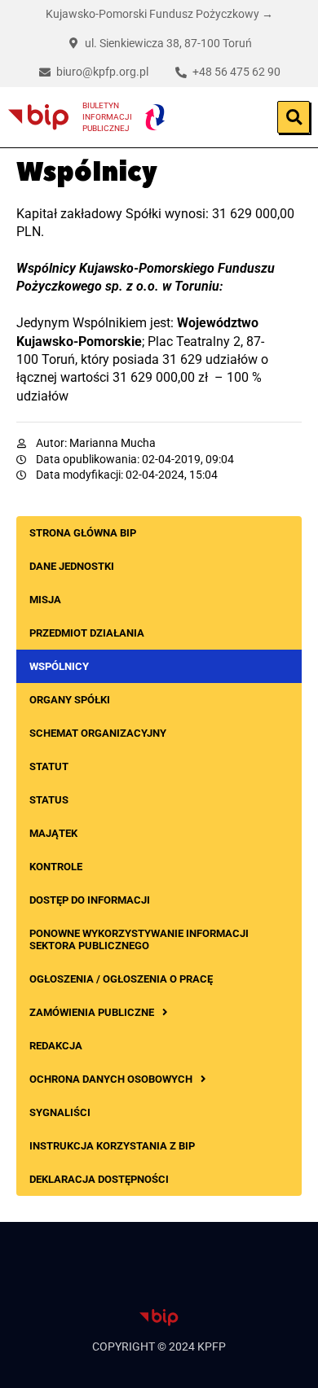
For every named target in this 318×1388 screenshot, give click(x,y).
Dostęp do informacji (89, 900)
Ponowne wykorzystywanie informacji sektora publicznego (139, 939)
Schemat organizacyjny (97, 733)
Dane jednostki (71, 566)
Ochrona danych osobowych (110, 1079)
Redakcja (55, 1046)
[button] (293, 117)
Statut (48, 766)
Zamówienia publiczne (91, 1012)
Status (48, 800)
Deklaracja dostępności (99, 1179)
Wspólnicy (59, 666)
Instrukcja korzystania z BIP (112, 1146)
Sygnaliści (60, 1112)
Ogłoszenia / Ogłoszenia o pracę (121, 979)
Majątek (53, 833)
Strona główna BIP (82, 533)
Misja (45, 599)
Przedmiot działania (86, 633)
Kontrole (55, 866)
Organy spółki (69, 700)
